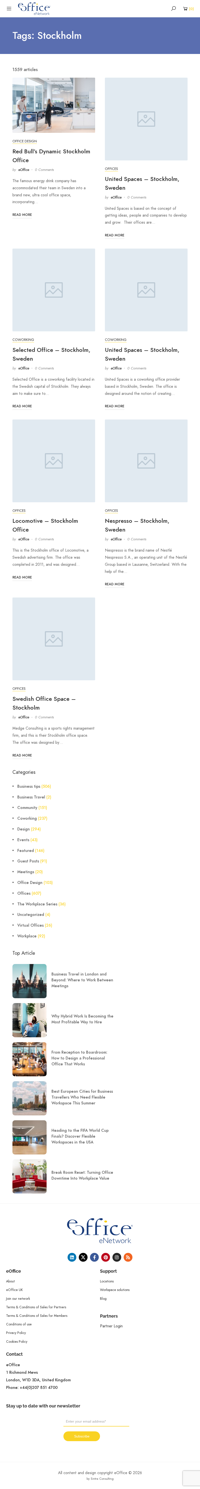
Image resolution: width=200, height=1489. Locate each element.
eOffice (23, 169)
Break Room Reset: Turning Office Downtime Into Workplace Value (82, 1175)
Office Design (24, 141)
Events (23, 840)
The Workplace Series (37, 904)
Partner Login (111, 1326)
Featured (25, 850)
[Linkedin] (72, 1257)
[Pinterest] (105, 1257)
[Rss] (128, 1257)
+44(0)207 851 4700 (39, 1387)
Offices (111, 168)
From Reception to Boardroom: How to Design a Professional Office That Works (79, 1058)
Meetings (25, 872)
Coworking (23, 339)
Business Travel (31, 797)
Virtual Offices (30, 925)
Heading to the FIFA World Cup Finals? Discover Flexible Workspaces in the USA (80, 1136)
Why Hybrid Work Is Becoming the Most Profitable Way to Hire (82, 1019)
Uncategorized (30, 914)
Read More (22, 214)
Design (23, 829)
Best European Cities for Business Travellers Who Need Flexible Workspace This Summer (82, 1097)
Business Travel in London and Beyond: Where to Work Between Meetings (82, 980)
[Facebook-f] (94, 1257)
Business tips (28, 786)
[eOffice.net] (34, 8)
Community (27, 807)
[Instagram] (116, 1257)
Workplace (27, 936)
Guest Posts (28, 861)
